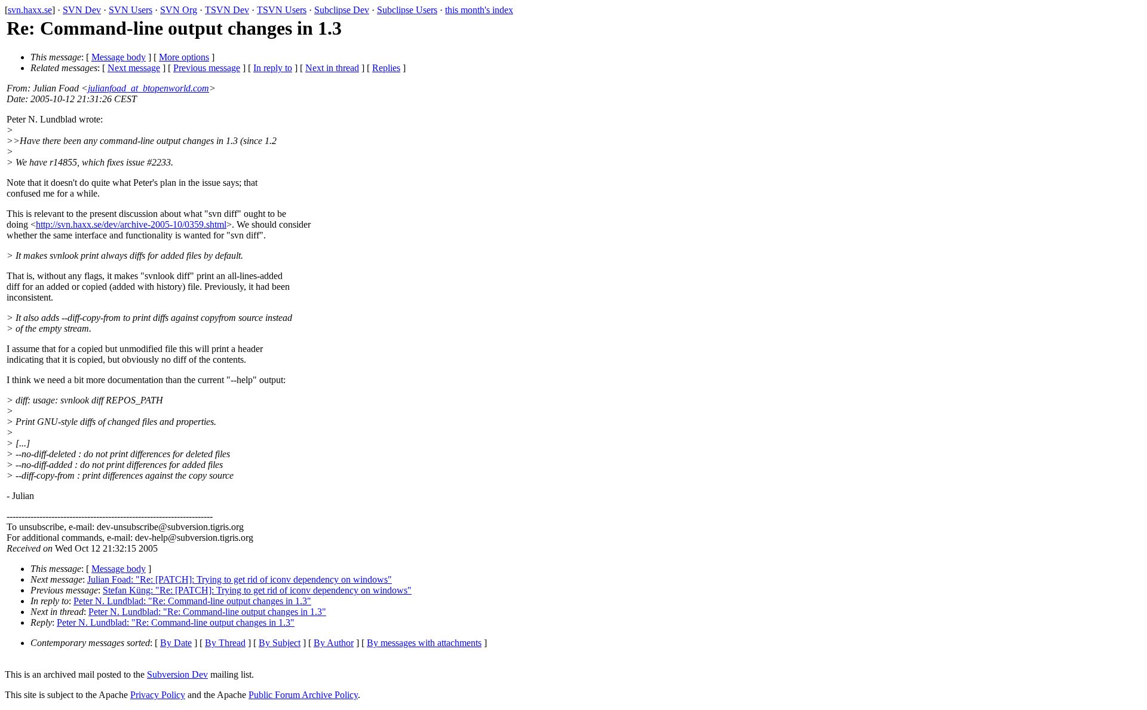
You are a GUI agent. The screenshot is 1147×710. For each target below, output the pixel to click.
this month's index (479, 10)
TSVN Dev (227, 10)
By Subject (279, 643)
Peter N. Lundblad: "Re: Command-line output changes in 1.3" (192, 601)
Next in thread (332, 68)
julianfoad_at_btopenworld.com (148, 88)
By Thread (225, 643)
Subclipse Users (407, 10)
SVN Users (130, 10)
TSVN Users (281, 10)
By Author (334, 643)
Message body (118, 57)
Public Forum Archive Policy (303, 695)
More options (184, 57)
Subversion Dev (177, 674)
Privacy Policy (157, 695)
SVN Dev (82, 10)
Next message (134, 68)
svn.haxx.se (30, 10)
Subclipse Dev (341, 10)
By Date (176, 643)
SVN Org (178, 10)
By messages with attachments (424, 643)
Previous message (206, 68)
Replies (386, 68)
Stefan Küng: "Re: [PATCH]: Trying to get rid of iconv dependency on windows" (257, 590)
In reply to (272, 68)
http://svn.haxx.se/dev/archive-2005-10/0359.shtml (131, 224)
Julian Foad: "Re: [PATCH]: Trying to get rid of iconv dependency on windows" (239, 579)
